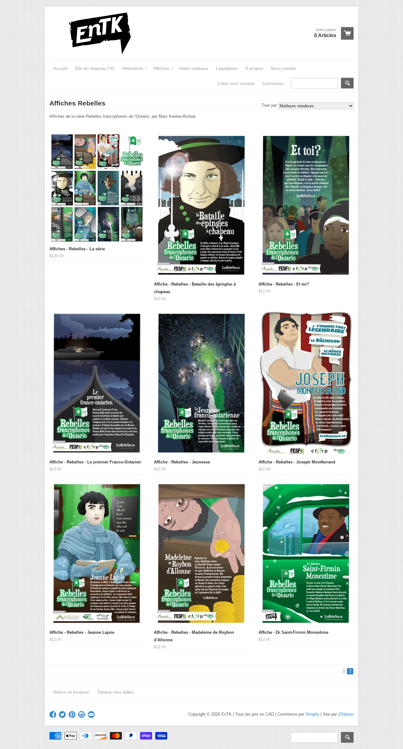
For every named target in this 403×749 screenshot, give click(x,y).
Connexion (273, 83)
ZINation (346, 714)
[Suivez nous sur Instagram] (82, 715)
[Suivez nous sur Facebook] (53, 715)
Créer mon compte (236, 83)
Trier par (269, 105)
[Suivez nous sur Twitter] (63, 715)
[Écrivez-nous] (92, 715)
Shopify (312, 714)
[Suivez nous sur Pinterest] (73, 715)
